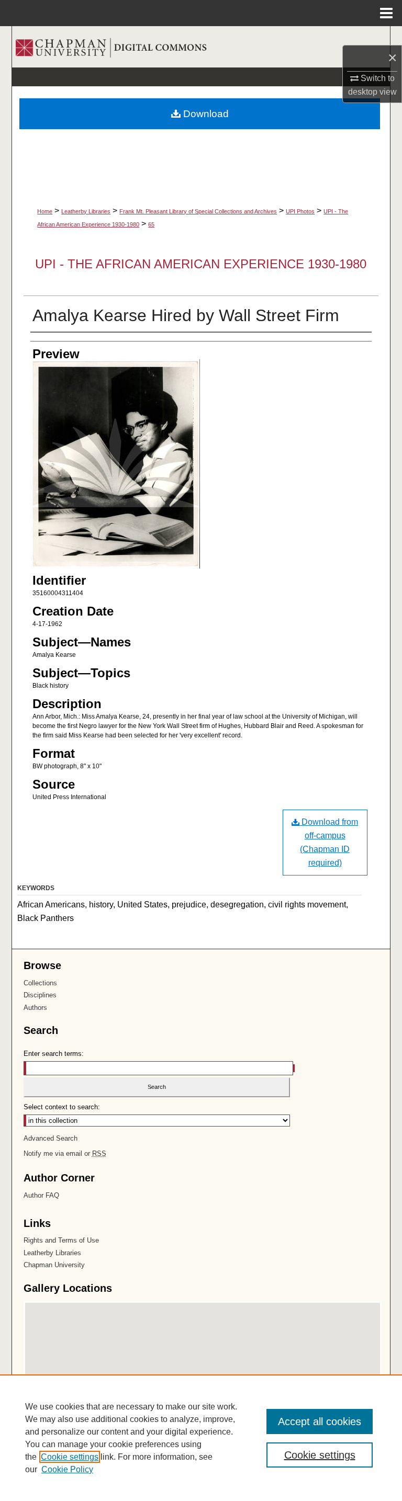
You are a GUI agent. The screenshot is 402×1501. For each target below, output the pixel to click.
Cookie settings (69, 1456)
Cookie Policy (67, 1469)
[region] (201, 1437)
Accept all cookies (319, 1421)
